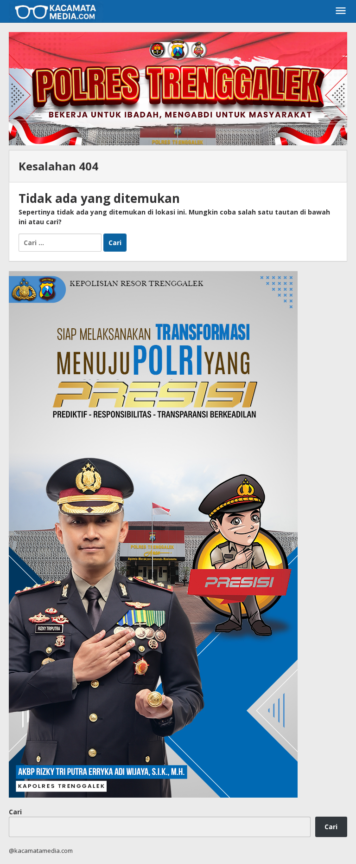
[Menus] (340, 11)
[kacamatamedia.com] (56, 10)
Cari (15, 811)
